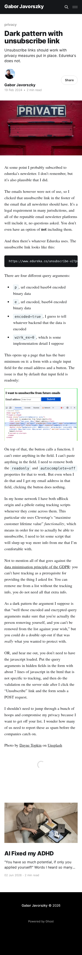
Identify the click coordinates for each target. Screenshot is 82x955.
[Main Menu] (75, 7)
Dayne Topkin (30, 745)
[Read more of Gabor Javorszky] (10, 73)
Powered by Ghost (41, 921)
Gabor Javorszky (24, 6)
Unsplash (55, 745)
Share (69, 80)
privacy (10, 24)
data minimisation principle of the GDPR (37, 566)
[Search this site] (66, 7)
